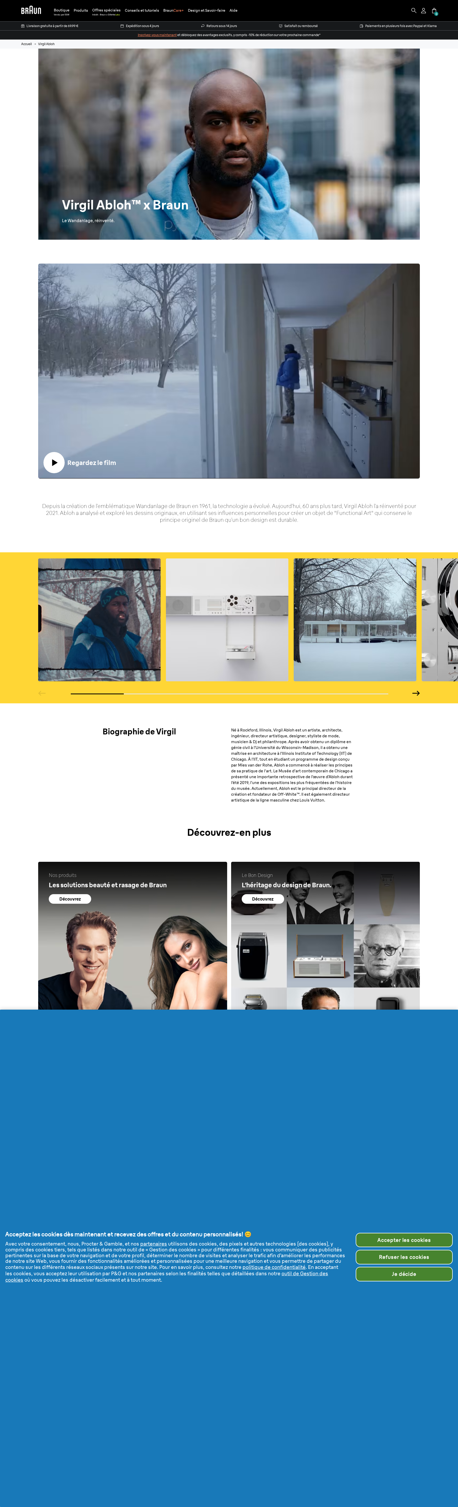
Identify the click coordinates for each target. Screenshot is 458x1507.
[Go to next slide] (416, 693)
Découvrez (70, 899)
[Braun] (31, 11)
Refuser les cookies (404, 1257)
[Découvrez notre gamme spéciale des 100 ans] (132, 956)
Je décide (404, 1274)
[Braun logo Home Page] (31, 11)
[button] (81, 10)
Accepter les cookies (404, 1240)
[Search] (414, 10)
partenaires (153, 1244)
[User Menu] (424, 10)
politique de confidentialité (274, 1267)
